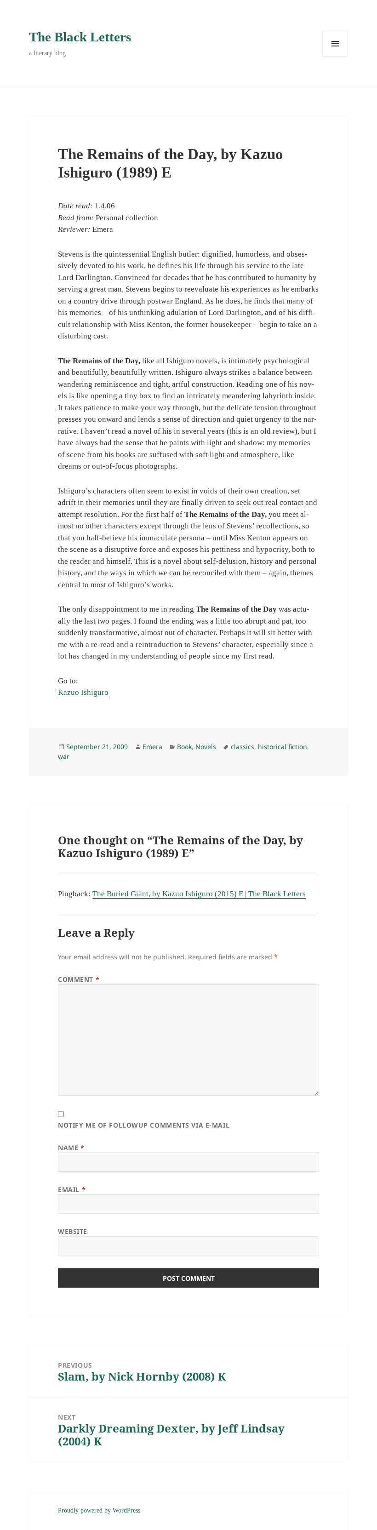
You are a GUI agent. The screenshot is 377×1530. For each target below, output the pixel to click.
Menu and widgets (335, 56)
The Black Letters (80, 36)
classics (242, 746)
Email (72, 1189)
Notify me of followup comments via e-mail (143, 1125)
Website (72, 1231)
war (63, 756)
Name (71, 1147)
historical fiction (282, 746)
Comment (78, 979)
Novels (205, 746)
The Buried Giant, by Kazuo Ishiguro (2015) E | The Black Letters (199, 893)
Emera (152, 746)
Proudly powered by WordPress (99, 1510)
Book (184, 746)
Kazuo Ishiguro (83, 692)
